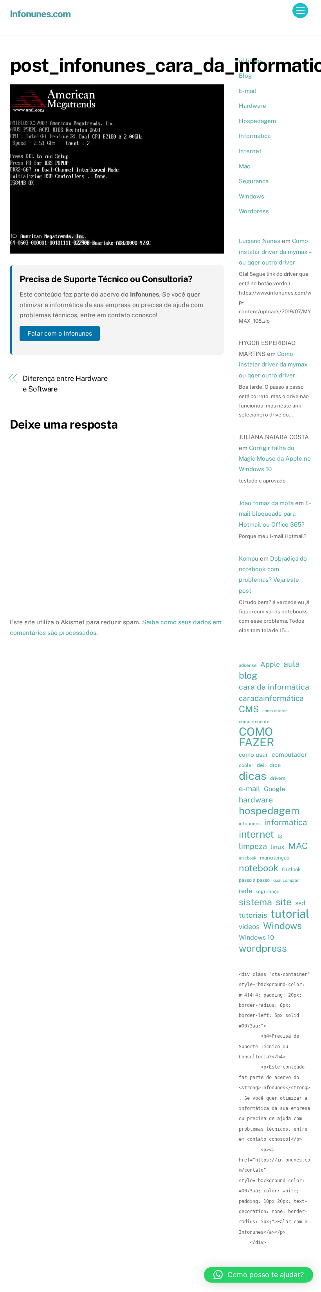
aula (291, 664)
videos (249, 926)
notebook (258, 868)
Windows (251, 196)
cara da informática (274, 686)
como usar (253, 754)
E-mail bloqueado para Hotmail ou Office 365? (275, 514)
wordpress (263, 948)
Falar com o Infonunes (59, 333)
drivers (277, 778)
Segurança (254, 181)
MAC (298, 846)
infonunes (250, 823)
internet (256, 834)
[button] (258, 1275)
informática (285, 822)
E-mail (247, 91)
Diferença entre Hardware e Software (65, 383)
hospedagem (269, 811)
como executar (255, 721)
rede (245, 891)
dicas (253, 776)
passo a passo (254, 880)
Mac (244, 166)
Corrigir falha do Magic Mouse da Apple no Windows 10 (275, 459)
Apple (270, 664)
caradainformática (271, 698)
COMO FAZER (256, 737)
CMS (249, 709)
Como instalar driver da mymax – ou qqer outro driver (275, 252)
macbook (247, 858)
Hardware (252, 105)
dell (261, 765)
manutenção (274, 858)
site (284, 902)
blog (248, 675)
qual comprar (286, 880)
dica (275, 764)
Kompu (248, 558)
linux (278, 846)
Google (274, 789)
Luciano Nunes (259, 241)
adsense (248, 665)
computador (289, 754)
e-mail (249, 788)
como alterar (274, 710)
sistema (255, 902)
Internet (250, 151)
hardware (256, 799)
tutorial (290, 914)
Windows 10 (256, 937)
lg (280, 836)
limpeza (253, 846)
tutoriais (253, 915)
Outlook (291, 869)
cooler (246, 765)
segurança (268, 891)
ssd (300, 903)
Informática (255, 135)
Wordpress (254, 211)
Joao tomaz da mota (266, 503)
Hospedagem (257, 121)
